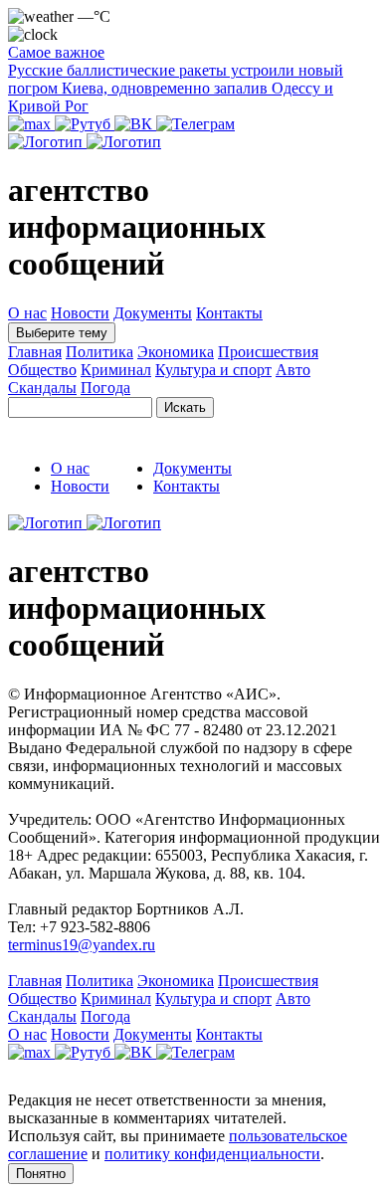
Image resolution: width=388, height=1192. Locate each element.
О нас (27, 312)
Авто (293, 369)
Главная (35, 351)
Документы (152, 312)
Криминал (116, 369)
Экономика (175, 351)
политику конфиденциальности (212, 1153)
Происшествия (268, 351)
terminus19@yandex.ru (81, 944)
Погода (105, 387)
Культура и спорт (213, 369)
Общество (42, 369)
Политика (99, 351)
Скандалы (42, 387)
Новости (80, 312)
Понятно (41, 1173)
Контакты (229, 312)
